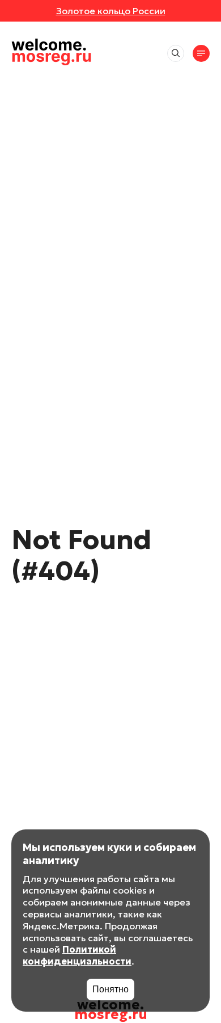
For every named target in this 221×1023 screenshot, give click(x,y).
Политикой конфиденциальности (77, 955)
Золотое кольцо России (110, 10)
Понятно (110, 989)
